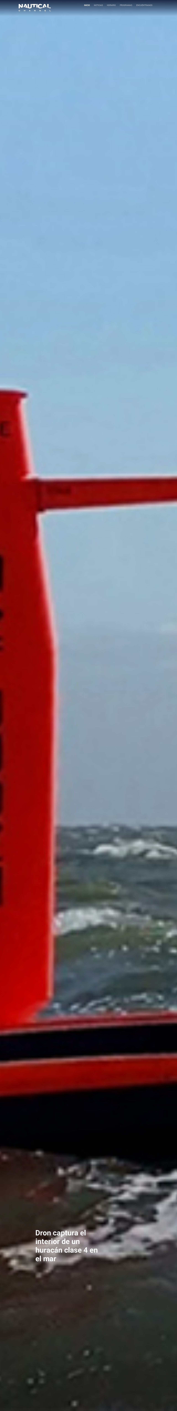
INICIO (87, 5)
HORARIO (111, 5)
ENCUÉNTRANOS (144, 5)
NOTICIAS (98, 5)
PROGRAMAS (126, 5)
